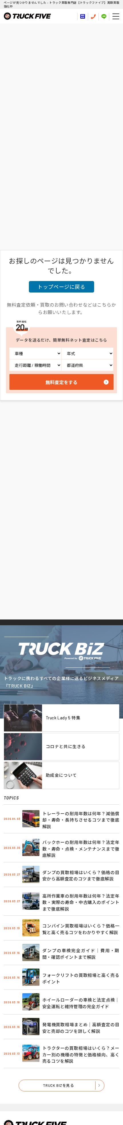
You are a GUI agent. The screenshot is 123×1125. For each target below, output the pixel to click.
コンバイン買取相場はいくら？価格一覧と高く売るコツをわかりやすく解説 (80, 929)
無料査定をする (61, 382)
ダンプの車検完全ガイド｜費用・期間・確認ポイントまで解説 (80, 954)
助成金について (61, 775)
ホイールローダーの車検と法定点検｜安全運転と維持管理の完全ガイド (80, 1003)
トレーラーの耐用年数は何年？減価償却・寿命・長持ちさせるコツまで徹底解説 (80, 820)
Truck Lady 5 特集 (63, 717)
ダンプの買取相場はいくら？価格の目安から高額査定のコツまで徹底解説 (80, 876)
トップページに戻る (61, 287)
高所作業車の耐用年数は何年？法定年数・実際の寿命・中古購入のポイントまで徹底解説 (80, 902)
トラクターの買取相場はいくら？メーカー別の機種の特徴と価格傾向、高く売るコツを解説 (80, 1054)
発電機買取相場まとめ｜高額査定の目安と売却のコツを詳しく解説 (80, 1028)
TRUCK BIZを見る (58, 1085)
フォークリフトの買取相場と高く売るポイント (80, 978)
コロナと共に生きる (66, 746)
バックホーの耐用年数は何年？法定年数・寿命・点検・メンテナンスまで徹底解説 (80, 849)
